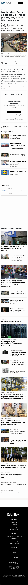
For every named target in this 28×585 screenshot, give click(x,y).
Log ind (20, 115)
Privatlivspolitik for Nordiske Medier (14, 536)
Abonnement (14, 522)
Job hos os (14, 554)
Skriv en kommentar (21, 126)
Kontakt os (14, 552)
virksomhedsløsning (18, 119)
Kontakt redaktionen (14, 550)
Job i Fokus (5, 185)
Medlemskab (14, 524)
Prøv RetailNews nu (14, 112)
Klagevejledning (14, 541)
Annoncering (14, 527)
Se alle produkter (14, 529)
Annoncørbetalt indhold (14, 543)
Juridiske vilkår (14, 538)
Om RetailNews (14, 557)
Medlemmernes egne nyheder (10, 321)
